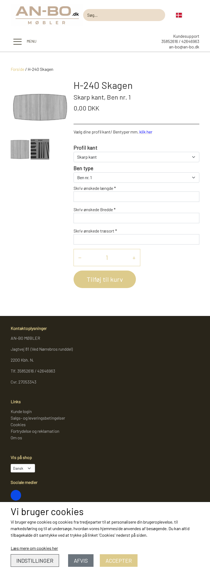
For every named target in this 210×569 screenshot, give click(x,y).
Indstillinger (34, 560)
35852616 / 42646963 (180, 41)
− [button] (79, 257)
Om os (16, 437)
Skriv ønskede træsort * (95, 230)
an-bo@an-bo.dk (184, 46)
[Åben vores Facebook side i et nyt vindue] (16, 495)
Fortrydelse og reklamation (35, 431)
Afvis (81, 560)
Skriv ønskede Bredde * (95, 209)
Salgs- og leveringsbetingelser (38, 417)
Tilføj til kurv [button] (105, 279)
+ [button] (134, 257)
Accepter (119, 560)
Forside (17, 69)
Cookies (18, 424)
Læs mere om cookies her (34, 548)
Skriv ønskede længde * (95, 188)
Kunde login (21, 411)
